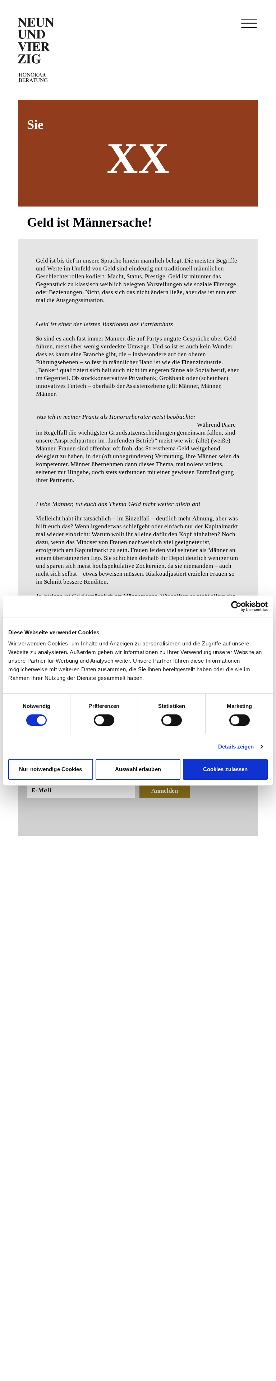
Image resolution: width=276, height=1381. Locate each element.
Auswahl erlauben (138, 769)
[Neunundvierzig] (36, 50)
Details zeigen (236, 746)
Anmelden (164, 790)
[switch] (104, 720)
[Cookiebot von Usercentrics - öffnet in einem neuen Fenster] (236, 606)
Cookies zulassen (225, 769)
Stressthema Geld (167, 448)
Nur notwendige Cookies (50, 769)
